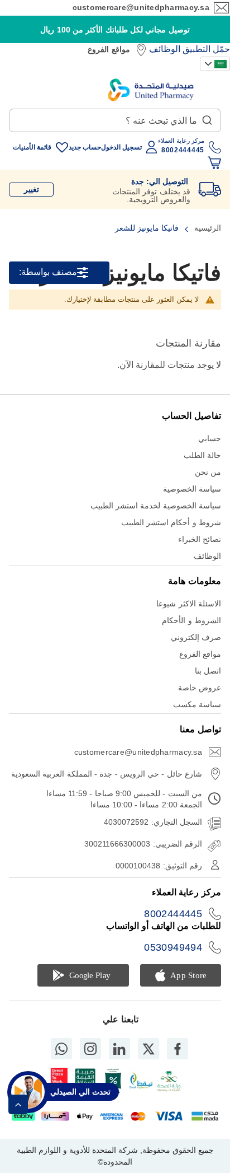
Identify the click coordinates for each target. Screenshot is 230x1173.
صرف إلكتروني (196, 637)
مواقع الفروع (109, 49)
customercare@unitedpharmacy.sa (141, 7)
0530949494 (173, 947)
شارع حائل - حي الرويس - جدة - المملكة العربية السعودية (106, 773)
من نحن (208, 472)
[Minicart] (214, 163)
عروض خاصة (199, 687)
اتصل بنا (208, 670)
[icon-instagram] (90, 1048)
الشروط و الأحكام (191, 620)
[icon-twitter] (148, 1048)
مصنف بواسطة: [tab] (48, 272)
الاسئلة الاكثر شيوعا (188, 603)
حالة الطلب (202, 455)
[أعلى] (18, 1104)
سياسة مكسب (197, 704)
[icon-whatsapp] (61, 1048)
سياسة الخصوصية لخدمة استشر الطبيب (155, 505)
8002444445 (173, 913)
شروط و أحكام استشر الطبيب (171, 522)
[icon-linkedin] (119, 1048)
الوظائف (164, 49)
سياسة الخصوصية (192, 488)
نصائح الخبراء (199, 539)
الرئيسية (206, 227)
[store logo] (151, 90)
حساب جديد (85, 147)
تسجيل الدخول (121, 147)
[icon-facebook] (177, 1048)
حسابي (209, 438)
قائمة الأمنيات (32, 147)
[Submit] (207, 118)
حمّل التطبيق (206, 49)
